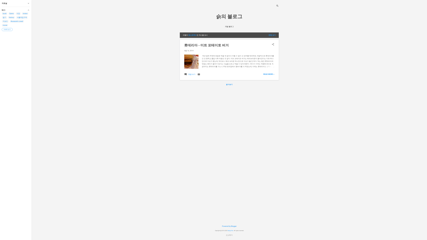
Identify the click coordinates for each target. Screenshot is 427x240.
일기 (4, 17)
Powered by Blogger (229, 226)
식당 (18, 14)
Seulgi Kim (230, 230)
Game (11, 14)
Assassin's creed (17, 21)
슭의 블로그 (229, 16)
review (25, 14)
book (4, 14)
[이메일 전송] (198, 75)
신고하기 (229, 235)
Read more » (268, 74)
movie (5, 25)
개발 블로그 (229, 27)
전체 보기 (272, 35)
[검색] (277, 6)
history (11, 17)
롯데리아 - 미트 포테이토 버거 (206, 45)
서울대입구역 (22, 17)
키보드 (5, 21)
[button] (273, 44)
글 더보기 (229, 84)
